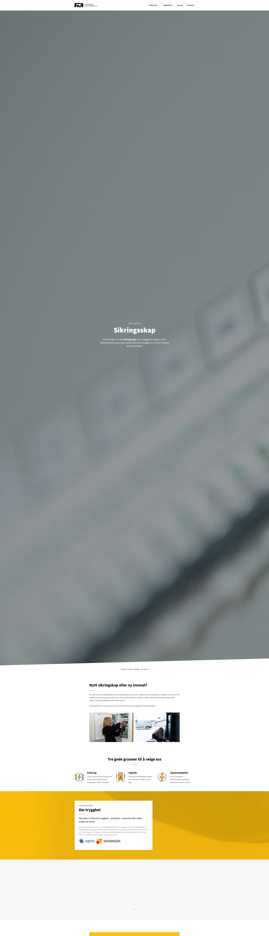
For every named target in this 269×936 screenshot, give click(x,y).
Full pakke (137, 669)
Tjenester (152, 5)
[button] (133, 909)
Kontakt (190, 5)
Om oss (180, 5)
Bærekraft (168, 5)
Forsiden (123, 669)
